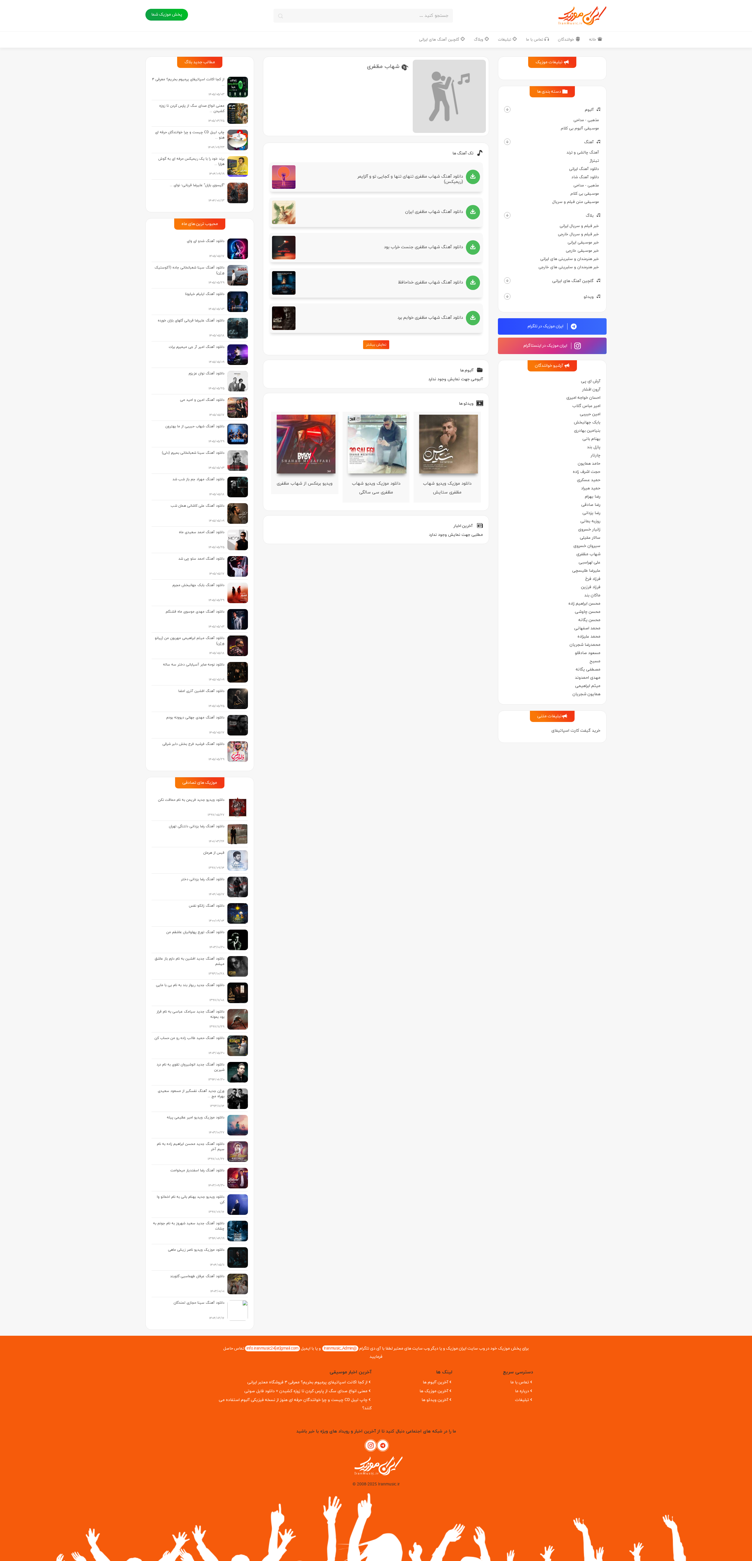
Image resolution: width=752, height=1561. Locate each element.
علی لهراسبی (589, 562)
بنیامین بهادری (587, 430)
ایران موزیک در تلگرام (546, 326)
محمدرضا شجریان (585, 645)
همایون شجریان (586, 694)
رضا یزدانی (591, 513)
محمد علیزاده (589, 636)
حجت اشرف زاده (586, 472)
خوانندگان (566, 39)
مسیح (595, 661)
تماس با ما (535, 39)
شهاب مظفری (588, 554)
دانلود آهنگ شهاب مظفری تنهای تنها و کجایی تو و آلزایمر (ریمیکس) (410, 179)
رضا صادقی (590, 505)
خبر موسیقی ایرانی (583, 242)
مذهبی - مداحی (586, 120)
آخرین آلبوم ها (435, 1382)
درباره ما (522, 1391)
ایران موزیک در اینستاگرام (545, 345)
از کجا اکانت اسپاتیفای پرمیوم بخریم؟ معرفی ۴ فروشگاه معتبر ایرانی (307, 1382)
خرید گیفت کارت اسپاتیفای (575, 730)
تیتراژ (594, 161)
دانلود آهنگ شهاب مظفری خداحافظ (430, 282)
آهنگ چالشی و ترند (582, 152)
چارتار (595, 455)
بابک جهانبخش (587, 422)
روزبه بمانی (590, 521)
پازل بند (593, 447)
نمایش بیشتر (376, 344)
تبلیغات (505, 39)
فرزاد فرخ (592, 579)
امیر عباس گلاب (586, 406)
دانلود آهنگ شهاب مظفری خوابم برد (430, 318)
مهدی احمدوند (587, 678)
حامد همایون (589, 463)
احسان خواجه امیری (583, 398)
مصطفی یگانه (588, 669)
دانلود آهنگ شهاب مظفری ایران (434, 212)
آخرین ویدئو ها (435, 1400)
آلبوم (589, 110)
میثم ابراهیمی (587, 686)
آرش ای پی (590, 381)
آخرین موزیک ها (433, 1391)
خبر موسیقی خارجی (582, 251)
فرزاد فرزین (590, 587)
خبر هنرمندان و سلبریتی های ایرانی (569, 259)
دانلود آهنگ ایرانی (584, 169)
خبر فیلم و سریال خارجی (578, 234)
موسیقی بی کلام (584, 193)
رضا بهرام (592, 496)
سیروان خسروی (586, 546)
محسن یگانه (589, 620)
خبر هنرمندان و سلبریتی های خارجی (568, 267)
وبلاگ (479, 39)
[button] (507, 109)
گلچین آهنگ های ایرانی (439, 39)
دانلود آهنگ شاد (585, 177)
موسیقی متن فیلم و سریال (575, 202)
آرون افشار (591, 389)
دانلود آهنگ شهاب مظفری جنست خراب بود (423, 247)
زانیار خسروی (589, 529)
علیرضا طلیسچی (586, 570)
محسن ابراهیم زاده (584, 603)
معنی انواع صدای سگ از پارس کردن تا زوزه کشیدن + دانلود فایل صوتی (305, 1391)
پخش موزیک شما (166, 14)
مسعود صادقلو (587, 653)
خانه (593, 39)
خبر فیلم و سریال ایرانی (579, 226)
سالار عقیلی (590, 538)
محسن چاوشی (587, 612)
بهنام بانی (591, 439)
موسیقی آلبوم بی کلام (580, 128)
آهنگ (589, 142)
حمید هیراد (590, 488)
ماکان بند (592, 595)
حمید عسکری (588, 480)
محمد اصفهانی (587, 628)
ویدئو (589, 297)
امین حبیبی (590, 414)
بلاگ (590, 216)
